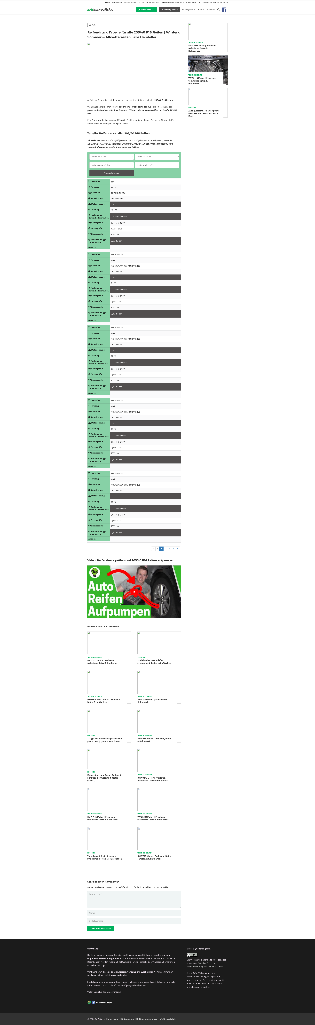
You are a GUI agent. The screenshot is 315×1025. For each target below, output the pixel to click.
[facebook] (224, 10)
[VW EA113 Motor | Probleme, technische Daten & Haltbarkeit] (208, 57)
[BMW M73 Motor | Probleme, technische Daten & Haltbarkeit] (159, 750)
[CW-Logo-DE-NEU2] (100, 9)
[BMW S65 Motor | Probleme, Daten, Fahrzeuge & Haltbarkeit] (159, 829)
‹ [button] (157, 548)
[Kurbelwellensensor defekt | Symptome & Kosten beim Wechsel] (159, 633)
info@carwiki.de (167, 1019)
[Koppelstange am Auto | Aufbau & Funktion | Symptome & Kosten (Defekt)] (109, 750)
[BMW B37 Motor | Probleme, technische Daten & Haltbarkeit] (109, 633)
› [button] (173, 548)
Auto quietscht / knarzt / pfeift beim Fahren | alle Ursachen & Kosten (203, 113)
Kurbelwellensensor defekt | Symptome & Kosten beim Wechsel (154, 661)
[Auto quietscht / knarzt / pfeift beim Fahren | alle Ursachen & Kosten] (208, 89)
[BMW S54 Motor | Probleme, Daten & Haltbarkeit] (159, 711)
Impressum (113, 1019)
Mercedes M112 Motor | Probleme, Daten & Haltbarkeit (104, 701)
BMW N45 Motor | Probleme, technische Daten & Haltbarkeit (102, 818)
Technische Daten (94, 657)
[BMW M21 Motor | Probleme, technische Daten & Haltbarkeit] (208, 24)
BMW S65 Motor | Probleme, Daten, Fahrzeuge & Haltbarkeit (154, 857)
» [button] (177, 548)
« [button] (153, 548)
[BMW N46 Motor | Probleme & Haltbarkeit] (159, 672)
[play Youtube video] (134, 591)
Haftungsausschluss (146, 1019)
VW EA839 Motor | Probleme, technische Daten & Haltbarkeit (152, 818)
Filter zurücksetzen (111, 173)
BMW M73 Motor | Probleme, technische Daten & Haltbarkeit (152, 779)
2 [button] (165, 548)
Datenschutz (127, 1019)
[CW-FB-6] (99, 1002)
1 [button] (161, 548)
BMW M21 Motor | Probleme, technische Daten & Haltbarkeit (202, 48)
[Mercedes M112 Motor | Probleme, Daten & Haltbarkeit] (109, 672)
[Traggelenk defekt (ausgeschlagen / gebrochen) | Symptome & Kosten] (109, 711)
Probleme (141, 657)
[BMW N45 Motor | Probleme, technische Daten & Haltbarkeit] (109, 789)
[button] (218, 10)
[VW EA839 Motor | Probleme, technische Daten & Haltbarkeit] (159, 789)
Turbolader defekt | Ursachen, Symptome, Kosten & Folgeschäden (104, 857)
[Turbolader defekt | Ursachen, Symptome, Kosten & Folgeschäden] (109, 829)
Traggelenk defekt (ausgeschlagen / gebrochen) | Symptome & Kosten (104, 740)
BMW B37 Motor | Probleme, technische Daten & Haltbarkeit (102, 661)
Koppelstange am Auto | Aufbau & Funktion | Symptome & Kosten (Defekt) (104, 778)
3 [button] (169, 548)
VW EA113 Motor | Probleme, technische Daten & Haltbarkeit (202, 81)
